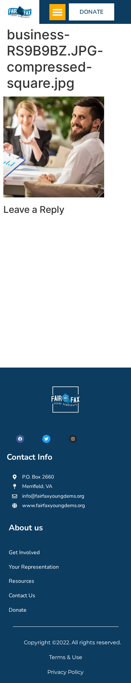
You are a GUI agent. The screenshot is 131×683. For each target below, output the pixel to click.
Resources (21, 581)
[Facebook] (20, 439)
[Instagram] (73, 439)
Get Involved (24, 552)
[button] (57, 12)
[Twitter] (46, 439)
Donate (18, 610)
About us (26, 527)
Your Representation (34, 567)
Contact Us (22, 595)
